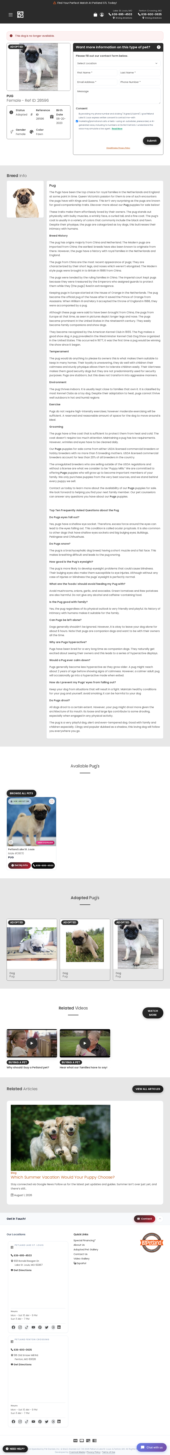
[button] (19, 801)
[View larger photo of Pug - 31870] (52, 801)
